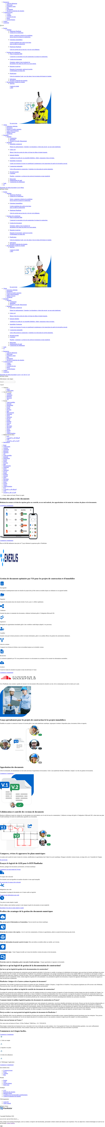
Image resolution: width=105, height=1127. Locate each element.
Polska (8, 420)
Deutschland (10, 405)
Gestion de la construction (21, 35)
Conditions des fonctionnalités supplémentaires (15, 1095)
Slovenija (9, 427)
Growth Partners (11, 19)
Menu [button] (22, 187)
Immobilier (13, 139)
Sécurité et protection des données (15, 11)
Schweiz (9, 423)
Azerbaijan (9, 395)
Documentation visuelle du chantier (16, 82)
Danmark (9, 403)
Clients (5, 125)
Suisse (8, 429)
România (9, 421)
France (8, 408)
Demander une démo (5, 187)
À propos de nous (7, 12)
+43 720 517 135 (25, 374)
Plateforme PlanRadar (15, 31)
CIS (8, 399)
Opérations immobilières (20, 42)
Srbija (8, 424)
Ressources (6, 2)
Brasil (8, 389)
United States (10, 390)
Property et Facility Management (18, 141)
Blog (8, 8)
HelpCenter (10, 5)
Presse (8, 18)
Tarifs (4, 183)
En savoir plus (3, 859)
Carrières (9, 15)
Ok (1, 1126)
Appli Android (7, 1103)
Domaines (6, 135)
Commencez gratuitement (6, 505)
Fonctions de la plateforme (13, 52)
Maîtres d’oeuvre (11, 132)
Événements (10, 9)
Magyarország (10, 412)
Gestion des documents (23, 61)
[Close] (18, 1119)
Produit (5, 28)
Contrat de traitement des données (12, 1096)
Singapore (9, 398)
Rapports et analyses (21, 68)
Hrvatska (9, 409)
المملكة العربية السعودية (13, 437)
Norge (8, 415)
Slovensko (9, 426)
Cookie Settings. (10, 1123)
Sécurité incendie (14, 172)
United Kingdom (11, 433)
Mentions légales (7, 1093)
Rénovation (13, 179)
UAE (8, 439)
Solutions (9, 29)
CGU (4, 1090)
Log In (19, 187)
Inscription (14, 187)
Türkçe (8, 432)
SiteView (14, 103)
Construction (13, 138)
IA (4, 185)
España (8, 406)
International (6, 442)
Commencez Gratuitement (7, 773)
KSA (8, 436)
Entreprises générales (12, 126)
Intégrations (13, 79)
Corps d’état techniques (13, 130)
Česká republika (11, 402)
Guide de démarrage (12, 3)
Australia (9, 393)
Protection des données (9, 1092)
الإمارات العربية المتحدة (13, 441)
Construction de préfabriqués (17, 182)
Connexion (6, 22)
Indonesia (9, 396)
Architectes (9, 133)
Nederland (9, 414)
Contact (9, 14)
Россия (8, 418)
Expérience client (11, 6)
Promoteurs (9, 127)
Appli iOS (6, 1102)
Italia (8, 411)
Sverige (8, 430)
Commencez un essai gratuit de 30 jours (10, 869)
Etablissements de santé (16, 180)
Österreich (9, 417)
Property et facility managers (14, 129)
